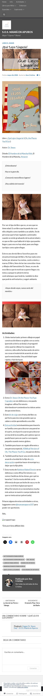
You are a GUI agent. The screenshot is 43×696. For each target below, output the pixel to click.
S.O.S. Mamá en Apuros (17, 32)
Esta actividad (11, 425)
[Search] (4, 14)
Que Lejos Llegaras (12, 569)
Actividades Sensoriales (14, 559)
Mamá (11, 43)
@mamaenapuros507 (25, 504)
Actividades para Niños (13, 556)
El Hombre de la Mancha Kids (20, 153)
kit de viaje (13, 415)
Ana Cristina (30, 75)
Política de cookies (22, 687)
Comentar (33, 668)
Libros (5, 43)
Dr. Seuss (11, 147)
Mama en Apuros (28, 563)
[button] (17, 369)
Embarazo (22, 6)
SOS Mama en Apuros (30, 569)
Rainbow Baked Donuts (26, 469)
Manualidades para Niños (14, 566)
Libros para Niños (8, 6)
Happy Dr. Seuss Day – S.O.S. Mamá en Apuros (26, 627)
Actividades (20, 2)
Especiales (5, 9)
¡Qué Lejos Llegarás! (15, 138)
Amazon (24, 157)
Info (11, 2)
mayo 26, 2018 (12, 75)
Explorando (18, 9)
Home (4, 2)
